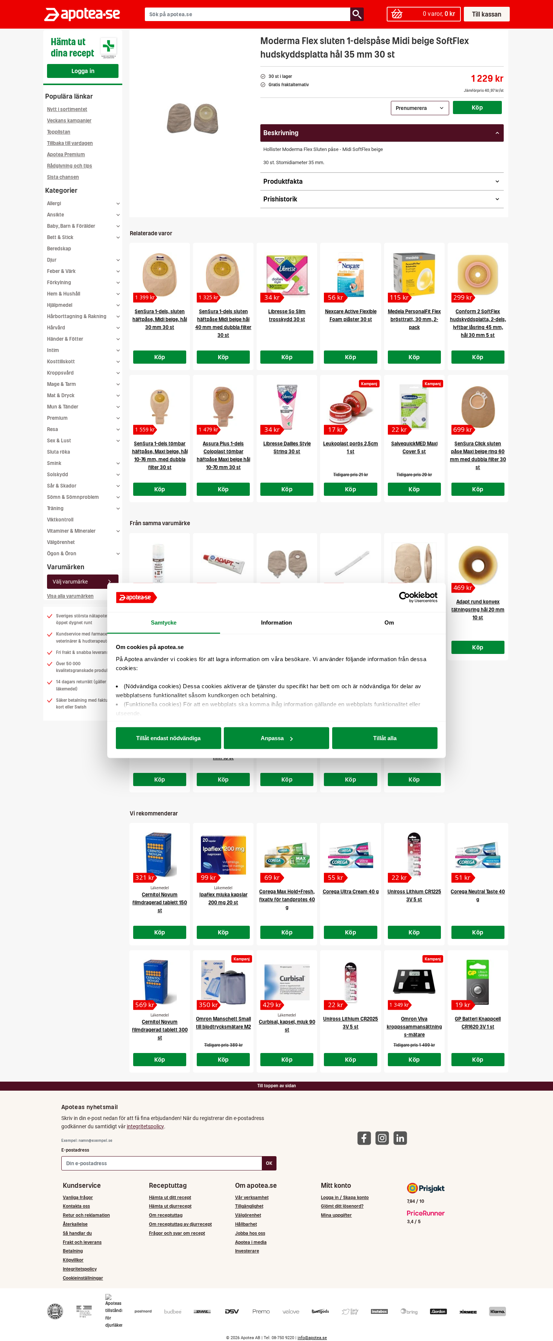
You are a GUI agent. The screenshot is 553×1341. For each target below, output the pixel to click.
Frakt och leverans (82, 1242)
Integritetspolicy (80, 1269)
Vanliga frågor (78, 1197)
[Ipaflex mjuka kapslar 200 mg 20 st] (223, 855)
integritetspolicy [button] (145, 1126)
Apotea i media (251, 1242)
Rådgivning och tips (69, 166)
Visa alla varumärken (70, 596)
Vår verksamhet (252, 1197)
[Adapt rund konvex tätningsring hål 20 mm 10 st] (478, 565)
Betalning (73, 1251)
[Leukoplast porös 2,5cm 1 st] (350, 407)
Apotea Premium (66, 154)
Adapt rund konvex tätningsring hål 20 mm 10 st (477, 610)
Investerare (247, 1251)
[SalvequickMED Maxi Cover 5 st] (414, 407)
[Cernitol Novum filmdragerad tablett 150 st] (159, 855)
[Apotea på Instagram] (384, 1138)
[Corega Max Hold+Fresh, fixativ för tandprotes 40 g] (287, 855)
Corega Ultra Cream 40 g (351, 891)
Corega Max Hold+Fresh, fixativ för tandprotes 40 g (287, 899)
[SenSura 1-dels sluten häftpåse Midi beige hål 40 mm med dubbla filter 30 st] (223, 275)
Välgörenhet (61, 542)
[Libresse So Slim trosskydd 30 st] (287, 275)
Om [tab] (389, 622)
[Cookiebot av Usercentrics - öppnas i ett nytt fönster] (405, 597)
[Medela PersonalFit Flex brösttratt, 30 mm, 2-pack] (414, 275)
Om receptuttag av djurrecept (180, 1224)
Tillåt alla (385, 738)
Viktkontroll (60, 520)
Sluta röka (58, 452)
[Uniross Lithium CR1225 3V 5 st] (414, 855)
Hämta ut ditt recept (170, 1197)
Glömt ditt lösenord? (342, 1206)
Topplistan (58, 132)
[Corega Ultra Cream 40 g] (350, 855)
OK (269, 1163)
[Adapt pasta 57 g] (223, 565)
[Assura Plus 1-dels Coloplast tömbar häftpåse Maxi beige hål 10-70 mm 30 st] (223, 407)
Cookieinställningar (83, 1278)
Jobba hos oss (250, 1233)
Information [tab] (276, 622)
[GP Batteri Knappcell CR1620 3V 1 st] (478, 982)
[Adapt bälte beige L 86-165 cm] (350, 565)
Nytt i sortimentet (67, 109)
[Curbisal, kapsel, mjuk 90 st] (287, 982)
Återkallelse (75, 1224)
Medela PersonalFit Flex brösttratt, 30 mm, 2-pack (414, 319)
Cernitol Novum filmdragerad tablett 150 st (159, 902)
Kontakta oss (76, 1206)
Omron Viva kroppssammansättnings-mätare (414, 1027)
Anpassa (272, 738)
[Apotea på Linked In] (402, 1138)
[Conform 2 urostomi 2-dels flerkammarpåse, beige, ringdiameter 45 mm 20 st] (414, 565)
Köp (477, 107)
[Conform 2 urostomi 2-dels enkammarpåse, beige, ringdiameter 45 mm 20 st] (287, 565)
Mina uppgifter (336, 1215)
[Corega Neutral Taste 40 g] (478, 855)
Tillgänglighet (249, 1206)
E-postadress (75, 1150)
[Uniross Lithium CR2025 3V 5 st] (350, 982)
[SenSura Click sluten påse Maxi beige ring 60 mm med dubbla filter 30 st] (478, 407)
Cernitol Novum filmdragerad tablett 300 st (160, 1030)
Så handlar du (77, 1233)
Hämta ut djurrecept (170, 1206)
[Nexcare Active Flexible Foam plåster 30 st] (350, 275)
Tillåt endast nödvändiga (168, 738)
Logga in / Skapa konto (345, 1197)
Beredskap (59, 248)
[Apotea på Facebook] (366, 1138)
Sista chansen (63, 177)
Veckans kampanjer (69, 120)
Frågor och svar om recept (177, 1233)
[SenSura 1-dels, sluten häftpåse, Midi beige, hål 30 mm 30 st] (159, 275)
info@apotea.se (312, 1337)
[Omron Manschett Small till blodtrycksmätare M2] (223, 982)
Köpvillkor (73, 1260)
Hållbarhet (246, 1224)
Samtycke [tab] (164, 622)
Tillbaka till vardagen (70, 143)
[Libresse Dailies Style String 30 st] (287, 407)
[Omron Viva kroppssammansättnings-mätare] (414, 982)
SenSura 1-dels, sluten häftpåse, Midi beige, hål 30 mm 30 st (159, 319)
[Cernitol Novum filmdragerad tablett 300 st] (159, 982)
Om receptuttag (165, 1215)
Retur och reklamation (86, 1215)
